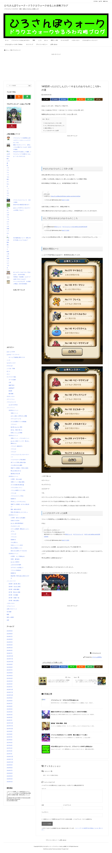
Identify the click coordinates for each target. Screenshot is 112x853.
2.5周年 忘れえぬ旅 (16, 479)
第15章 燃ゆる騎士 (14, 600)
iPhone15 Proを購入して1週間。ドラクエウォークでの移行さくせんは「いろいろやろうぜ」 (22, 154)
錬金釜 (10, 390)
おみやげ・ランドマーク (13, 354)
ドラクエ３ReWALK (16, 570)
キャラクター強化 (11, 377)
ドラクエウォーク (16, 50)
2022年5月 (9, 709)
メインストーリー (11, 581)
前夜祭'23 (13, 539)
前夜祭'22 (13, 498)
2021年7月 (9, 737)
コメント (44, 788)
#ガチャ (86, 534)
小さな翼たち (14, 542)
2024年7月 (9, 636)
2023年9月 (10, 664)
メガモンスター (11, 603)
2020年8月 (10, 767)
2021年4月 (9, 745)
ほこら (8, 371)
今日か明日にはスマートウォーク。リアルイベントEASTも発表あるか (71, 746)
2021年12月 (10, 723)
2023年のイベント (13, 515)
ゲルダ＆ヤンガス (15, 526)
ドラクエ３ (13, 424)
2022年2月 (9, 717)
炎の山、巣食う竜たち (16, 430)
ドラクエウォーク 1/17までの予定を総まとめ (64, 700)
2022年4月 (9, 712)
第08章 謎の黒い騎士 (14, 583)
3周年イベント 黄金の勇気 (17, 482)
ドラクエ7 (13, 451)
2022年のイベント (13, 476)
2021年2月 (9, 751)
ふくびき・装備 (11, 368)
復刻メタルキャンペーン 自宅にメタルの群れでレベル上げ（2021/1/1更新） (22, 147)
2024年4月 (10, 645)
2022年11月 (10, 692)
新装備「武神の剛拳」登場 (59, 723)
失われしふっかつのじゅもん (18, 501)
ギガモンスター (11, 396)
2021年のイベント (13, 435)
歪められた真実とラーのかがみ (19, 550)
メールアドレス (67, 805)
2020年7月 (9, 770)
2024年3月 (10, 647)
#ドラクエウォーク (67, 226)
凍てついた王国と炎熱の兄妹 (18, 462)
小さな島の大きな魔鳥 (16, 465)
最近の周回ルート (48, 128)
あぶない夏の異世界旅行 (17, 523)
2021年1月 (9, 753)
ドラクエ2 (13, 449)
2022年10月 (10, 695)
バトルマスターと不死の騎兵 (18, 459)
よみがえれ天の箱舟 (16, 564)
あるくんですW (11, 351)
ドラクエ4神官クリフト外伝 (18, 490)
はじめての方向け (13, 404)
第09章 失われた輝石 (14, 586)
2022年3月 (9, 714)
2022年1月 (9, 720)
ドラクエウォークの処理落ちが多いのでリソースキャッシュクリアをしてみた (22, 140)
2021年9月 (9, 731)
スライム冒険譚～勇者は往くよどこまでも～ (20, 530)
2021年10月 (10, 728)
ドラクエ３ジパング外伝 (17, 496)
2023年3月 (10, 681)
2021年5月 (9, 742)
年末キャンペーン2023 (17, 545)
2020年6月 (10, 773)
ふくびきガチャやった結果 (51, 130)
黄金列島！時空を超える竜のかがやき (20, 577)
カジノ (8, 374)
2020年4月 (10, 779)
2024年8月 (10, 633)
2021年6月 (9, 739)
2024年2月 (9, 650)
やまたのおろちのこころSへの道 (52, 123)
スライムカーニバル (16, 418)
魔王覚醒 (11, 393)
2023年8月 (10, 667)
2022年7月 (9, 703)
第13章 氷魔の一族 (14, 597)
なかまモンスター (11, 363)
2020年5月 (10, 776)
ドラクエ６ (13, 536)
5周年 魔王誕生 (15, 559)
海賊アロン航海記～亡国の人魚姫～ (20, 468)
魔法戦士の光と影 (15, 473)
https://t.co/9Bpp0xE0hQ (58, 196)
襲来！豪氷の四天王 (16, 509)
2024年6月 (10, 639)
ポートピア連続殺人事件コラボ (17, 357)
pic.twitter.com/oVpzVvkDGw (72, 196)
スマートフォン (11, 399)
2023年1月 (9, 686)
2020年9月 (10, 765)
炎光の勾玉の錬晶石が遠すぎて (21, 204)
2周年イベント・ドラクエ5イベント (20, 438)
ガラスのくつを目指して (17, 567)
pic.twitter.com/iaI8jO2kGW (79, 226)
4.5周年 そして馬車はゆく (18, 556)
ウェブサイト (45, 812)
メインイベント (11, 407)
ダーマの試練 (12, 379)
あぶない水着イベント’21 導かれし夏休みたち (20, 442)
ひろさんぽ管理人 (97, 657)
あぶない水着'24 (15, 562)
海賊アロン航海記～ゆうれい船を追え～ (20, 505)
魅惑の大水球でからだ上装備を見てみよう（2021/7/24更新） (69, 712)
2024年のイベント (13, 553)
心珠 (10, 382)
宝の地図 (9, 611)
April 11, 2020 (65, 200)
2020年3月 (10, 781)
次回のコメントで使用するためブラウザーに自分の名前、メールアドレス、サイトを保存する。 (68, 819)
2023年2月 (9, 684)
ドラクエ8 (13, 493)
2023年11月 (10, 658)
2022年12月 (10, 689)
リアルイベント (11, 606)
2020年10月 (10, 762)
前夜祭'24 (13, 573)
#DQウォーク (57, 226)
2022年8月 (9, 700)
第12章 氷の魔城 (13, 595)
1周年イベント (14, 413)
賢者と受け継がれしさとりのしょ (19, 512)
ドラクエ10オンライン (16, 487)
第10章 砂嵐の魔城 (14, 589)
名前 (43, 805)
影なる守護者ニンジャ (16, 548)
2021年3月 (9, 748)
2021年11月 (10, 725)
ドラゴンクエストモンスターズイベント (20, 455)
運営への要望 (10, 617)
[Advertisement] (56, 67)
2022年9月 (9, 698)
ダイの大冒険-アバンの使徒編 (18, 421)
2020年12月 (10, 756)
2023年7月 (9, 670)
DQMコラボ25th (15, 520)
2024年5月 (10, 642)
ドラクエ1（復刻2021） (17, 446)
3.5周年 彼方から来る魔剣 (18, 517)
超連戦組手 (11, 388)
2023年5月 (10, 675)
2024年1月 (9, 653)
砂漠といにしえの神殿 (16, 432)
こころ (8, 360)
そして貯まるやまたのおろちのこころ (53, 125)
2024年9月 (10, 631)
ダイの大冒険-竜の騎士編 (17, 484)
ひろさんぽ (9, 365)
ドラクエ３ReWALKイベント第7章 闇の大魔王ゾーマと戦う (69, 735)
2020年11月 (10, 759)
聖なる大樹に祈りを (16, 470)
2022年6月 (9, 706)
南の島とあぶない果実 (16, 427)
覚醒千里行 (11, 385)
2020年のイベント (13, 410)
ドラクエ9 (13, 534)
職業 (8, 614)
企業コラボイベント (12, 609)
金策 (8, 620)
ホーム (7, 50)
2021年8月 (9, 734)
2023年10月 (10, 661)
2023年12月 (10, 656)
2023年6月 (10, 672)
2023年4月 (10, 678)
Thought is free (65, 849)
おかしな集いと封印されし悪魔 (19, 416)
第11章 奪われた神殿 (14, 592)
